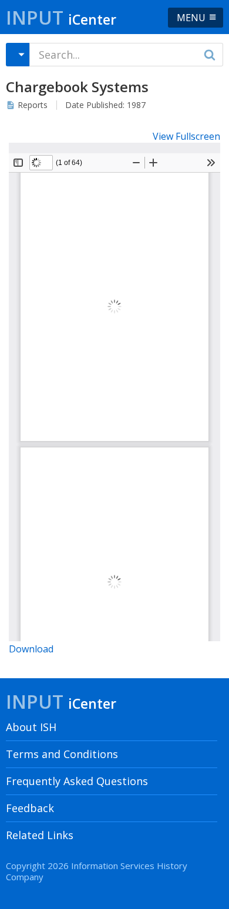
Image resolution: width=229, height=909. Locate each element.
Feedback (30, 808)
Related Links (39, 835)
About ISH (31, 727)
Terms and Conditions (62, 754)
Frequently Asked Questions (77, 781)
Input (61, 17)
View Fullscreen (186, 136)
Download (31, 648)
